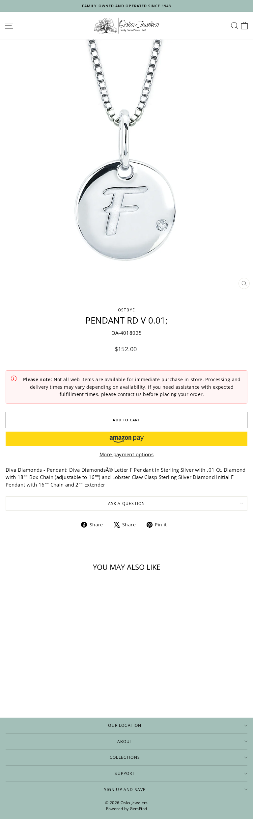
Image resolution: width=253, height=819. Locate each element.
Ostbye (126, 309)
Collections (125, 757)
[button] (126, 439)
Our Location (124, 725)
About (125, 741)
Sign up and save (125, 789)
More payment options (126, 454)
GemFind (138, 808)
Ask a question (126, 503)
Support (125, 773)
